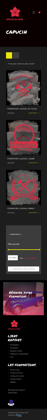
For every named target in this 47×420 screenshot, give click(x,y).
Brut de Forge (14, 370)
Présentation (14, 345)
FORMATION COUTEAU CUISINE (20, 158)
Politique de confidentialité (19, 354)
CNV (11, 357)
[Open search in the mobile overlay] (23, 268)
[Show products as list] (16, 55)
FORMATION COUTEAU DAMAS (20, 208)
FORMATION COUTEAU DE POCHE (22, 109)
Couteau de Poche (16, 373)
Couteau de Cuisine (17, 376)
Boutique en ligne (16, 351)
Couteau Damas (15, 379)
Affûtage (13, 382)
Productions (14, 348)
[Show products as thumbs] (9, 55)
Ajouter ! (33, 113)
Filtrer (13, 258)
